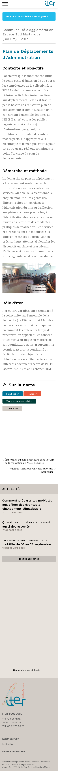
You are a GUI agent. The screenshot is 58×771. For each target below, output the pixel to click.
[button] (5, 4)
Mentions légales (43, 767)
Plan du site (29, 767)
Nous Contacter (13, 751)
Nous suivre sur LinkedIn (26, 670)
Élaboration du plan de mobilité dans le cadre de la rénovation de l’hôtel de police (29, 461)
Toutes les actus (29, 558)
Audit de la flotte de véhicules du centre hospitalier (31, 470)
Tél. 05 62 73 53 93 (13, 726)
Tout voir (12, 408)
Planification (12, 394)
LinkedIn (7, 743)
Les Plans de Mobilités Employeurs (26, 16)
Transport (32, 394)
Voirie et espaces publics (19, 401)
